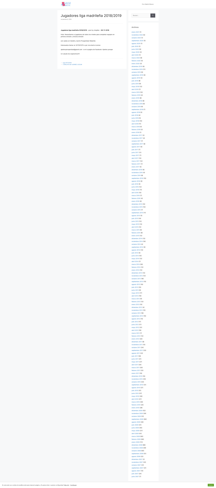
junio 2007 (135, 476)
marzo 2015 (136, 230)
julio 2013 (135, 287)
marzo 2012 (136, 333)
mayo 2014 (135, 258)
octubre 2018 (136, 106)
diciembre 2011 (137, 342)
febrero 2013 (136, 301)
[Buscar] (152, 15)
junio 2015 (135, 221)
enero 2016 (135, 201)
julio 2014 (135, 253)
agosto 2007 (136, 471)
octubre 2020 (136, 38)
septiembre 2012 (137, 316)
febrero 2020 (136, 61)
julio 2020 (135, 46)
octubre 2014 (136, 244)
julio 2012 (135, 322)
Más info (66, 485)
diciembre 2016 (137, 170)
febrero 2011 (136, 370)
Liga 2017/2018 (67, 62)
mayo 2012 (135, 327)
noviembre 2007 (137, 462)
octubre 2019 (136, 72)
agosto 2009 (136, 422)
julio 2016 (135, 184)
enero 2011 (135, 373)
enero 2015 (135, 235)
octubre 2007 (136, 465)
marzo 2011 (135, 367)
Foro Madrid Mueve (148, 4)
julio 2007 (135, 474)
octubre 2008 (136, 451)
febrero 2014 (136, 267)
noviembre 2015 (137, 207)
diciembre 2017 (137, 135)
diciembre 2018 (137, 101)
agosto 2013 (136, 284)
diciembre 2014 (137, 238)
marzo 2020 (136, 58)
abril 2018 (135, 124)
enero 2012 (135, 339)
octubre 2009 (136, 416)
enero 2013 (135, 304)
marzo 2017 (136, 161)
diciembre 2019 (137, 66)
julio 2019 (135, 81)
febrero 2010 (136, 405)
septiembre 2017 (137, 144)
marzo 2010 (136, 402)
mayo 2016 (135, 190)
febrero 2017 (136, 164)
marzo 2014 (136, 264)
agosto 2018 (136, 112)
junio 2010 (135, 393)
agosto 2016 (136, 181)
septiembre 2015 (137, 213)
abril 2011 (135, 365)
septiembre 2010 (137, 385)
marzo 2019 (136, 92)
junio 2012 (135, 324)
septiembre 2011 (137, 350)
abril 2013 (135, 296)
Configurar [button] (73, 485)
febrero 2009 (136, 439)
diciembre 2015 (137, 204)
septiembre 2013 (137, 281)
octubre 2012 (136, 313)
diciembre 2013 (137, 273)
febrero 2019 (136, 95)
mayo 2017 (135, 155)
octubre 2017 (136, 141)
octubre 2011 (136, 347)
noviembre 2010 (137, 379)
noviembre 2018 (137, 104)
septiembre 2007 (137, 468)
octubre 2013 (136, 279)
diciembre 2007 (137, 459)
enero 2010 (135, 408)
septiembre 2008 (137, 453)
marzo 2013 (136, 299)
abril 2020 (135, 55)
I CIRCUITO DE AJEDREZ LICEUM (72, 64)
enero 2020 (135, 63)
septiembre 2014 (137, 247)
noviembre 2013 (137, 276)
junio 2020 (135, 49)
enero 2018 (135, 132)
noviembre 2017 (137, 138)
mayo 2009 (135, 430)
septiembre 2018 (137, 109)
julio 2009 (135, 425)
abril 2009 (135, 433)
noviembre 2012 (137, 310)
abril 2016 (135, 192)
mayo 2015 (135, 224)
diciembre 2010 (137, 376)
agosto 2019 (136, 78)
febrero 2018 (136, 129)
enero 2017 (135, 167)
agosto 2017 (136, 147)
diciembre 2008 (137, 445)
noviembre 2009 (137, 413)
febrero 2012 (136, 336)
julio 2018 (135, 115)
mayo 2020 (135, 52)
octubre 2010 (136, 382)
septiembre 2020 (137, 40)
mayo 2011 (135, 362)
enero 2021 (135, 32)
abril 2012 (135, 330)
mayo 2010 (135, 396)
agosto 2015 (136, 215)
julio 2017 (135, 149)
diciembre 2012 (137, 307)
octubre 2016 (136, 175)
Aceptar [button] (211, 485)
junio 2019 (135, 84)
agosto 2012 (136, 319)
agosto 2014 (136, 250)
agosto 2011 (136, 353)
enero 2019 (135, 98)
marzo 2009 (136, 436)
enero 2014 (135, 270)
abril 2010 (135, 399)
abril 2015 (135, 227)
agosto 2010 (136, 387)
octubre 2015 (136, 210)
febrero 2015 (136, 233)
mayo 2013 (135, 293)
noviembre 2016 (137, 172)
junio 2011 (135, 359)
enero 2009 (136, 442)
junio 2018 (135, 118)
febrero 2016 (136, 198)
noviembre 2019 (137, 69)
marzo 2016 (136, 195)
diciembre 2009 (137, 410)
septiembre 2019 (137, 75)
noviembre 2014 (137, 241)
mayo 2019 (135, 86)
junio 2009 (135, 428)
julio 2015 (135, 218)
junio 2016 (135, 187)
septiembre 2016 (137, 178)
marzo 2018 (136, 127)
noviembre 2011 (137, 344)
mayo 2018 (135, 121)
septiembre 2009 (137, 419)
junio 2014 (135, 256)
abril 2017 (135, 158)
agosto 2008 (136, 456)
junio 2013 (135, 290)
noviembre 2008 (137, 448)
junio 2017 (135, 152)
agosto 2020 (136, 43)
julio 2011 (135, 356)
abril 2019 (135, 89)
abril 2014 (135, 261)
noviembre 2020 (137, 35)
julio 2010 (135, 390)
